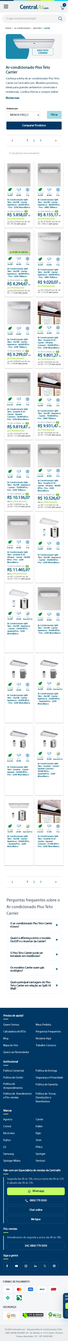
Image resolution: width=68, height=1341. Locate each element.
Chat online (35, 1210)
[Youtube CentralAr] (16, 1266)
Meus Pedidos (43, 1025)
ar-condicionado (22, 28)
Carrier (39, 1119)
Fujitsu (7, 1140)
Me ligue (36, 1219)
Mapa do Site (10, 1045)
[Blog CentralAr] (54, 1266)
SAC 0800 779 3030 (36, 1246)
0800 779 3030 (38, 1200)
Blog (5, 1038)
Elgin (38, 1133)
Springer (41, 1154)
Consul (7, 1126)
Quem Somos (11, 1025)
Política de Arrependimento (13, 1086)
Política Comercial (13, 1071)
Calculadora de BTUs (14, 1031)
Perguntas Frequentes (48, 1031)
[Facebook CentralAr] (7, 1266)
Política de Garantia (47, 1084)
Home (8, 28)
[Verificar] (33, 1315)
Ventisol (40, 1161)
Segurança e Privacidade (49, 1077)
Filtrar (54, 114)
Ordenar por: (12, 109)
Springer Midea (11, 1161)
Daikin (39, 1126)
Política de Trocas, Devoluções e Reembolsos (46, 1098)
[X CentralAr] (45, 1266)
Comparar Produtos (34, 125)
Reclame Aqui (43, 1038)
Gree (38, 1140)
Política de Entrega (46, 1071)
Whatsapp (38, 1191)
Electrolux (9, 1133)
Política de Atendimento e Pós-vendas (17, 1096)
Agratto (7, 1119)
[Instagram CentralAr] (26, 1266)
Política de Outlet (13, 1077)
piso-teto (37, 28)
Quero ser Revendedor (16, 1052)
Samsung (8, 1154)
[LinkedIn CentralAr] (35, 1266)
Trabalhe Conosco (46, 1045)
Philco (39, 1147)
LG (4, 1147)
